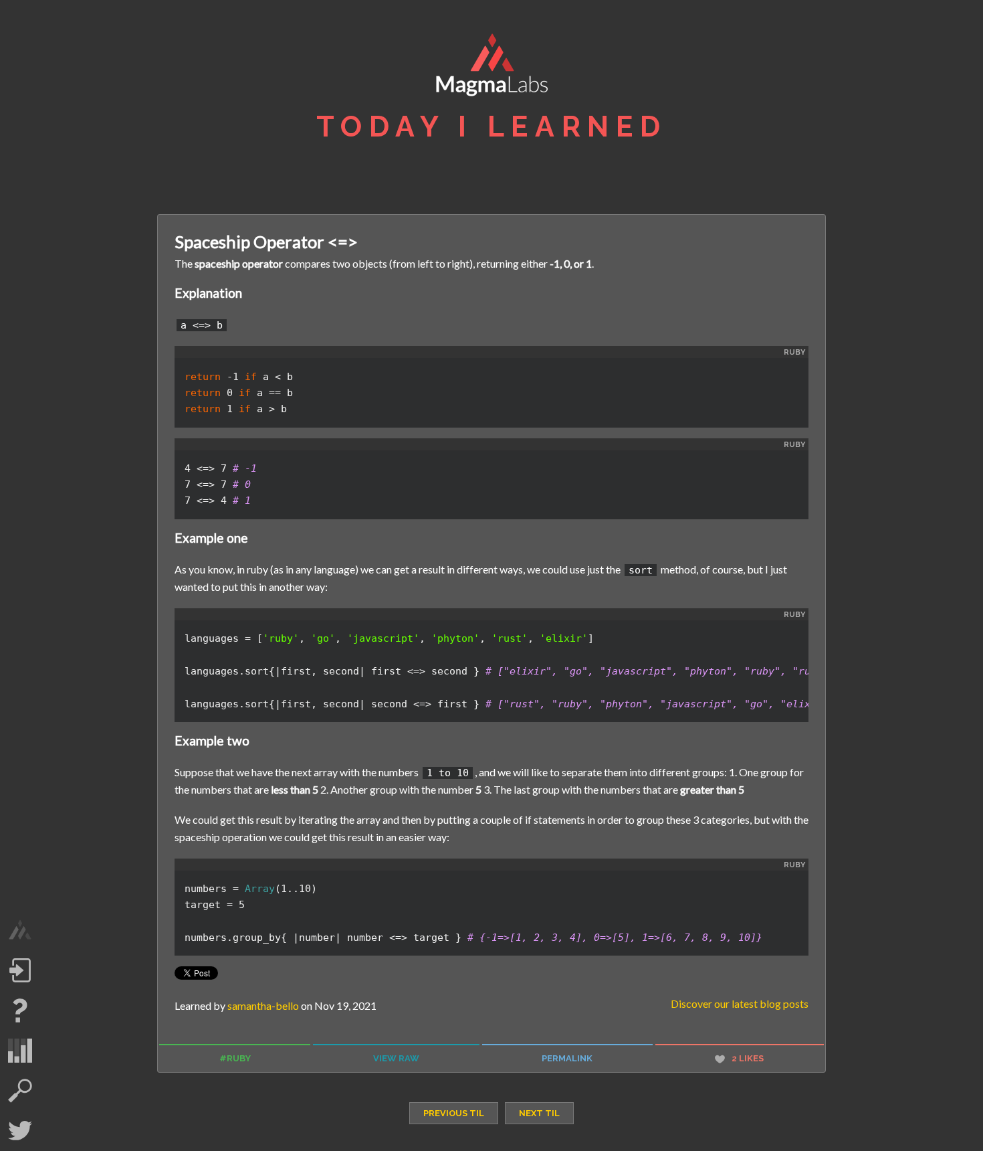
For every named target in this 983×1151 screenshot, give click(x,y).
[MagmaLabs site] (20, 930)
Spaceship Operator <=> (266, 242)
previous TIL (453, 1113)
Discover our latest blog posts (739, 1003)
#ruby (235, 1058)
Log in (20, 970)
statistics (20, 1051)
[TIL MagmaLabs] (491, 68)
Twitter (20, 1131)
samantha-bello (263, 1005)
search (20, 1091)
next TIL (539, 1113)
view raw (396, 1058)
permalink (567, 1058)
